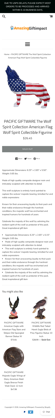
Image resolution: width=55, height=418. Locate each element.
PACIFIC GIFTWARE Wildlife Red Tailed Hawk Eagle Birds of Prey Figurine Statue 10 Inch (41, 329)
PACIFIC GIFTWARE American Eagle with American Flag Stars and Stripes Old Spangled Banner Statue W (13, 329)
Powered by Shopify (42, 407)
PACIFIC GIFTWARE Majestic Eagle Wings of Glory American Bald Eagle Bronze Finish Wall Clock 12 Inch (13, 379)
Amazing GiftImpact (26, 407)
